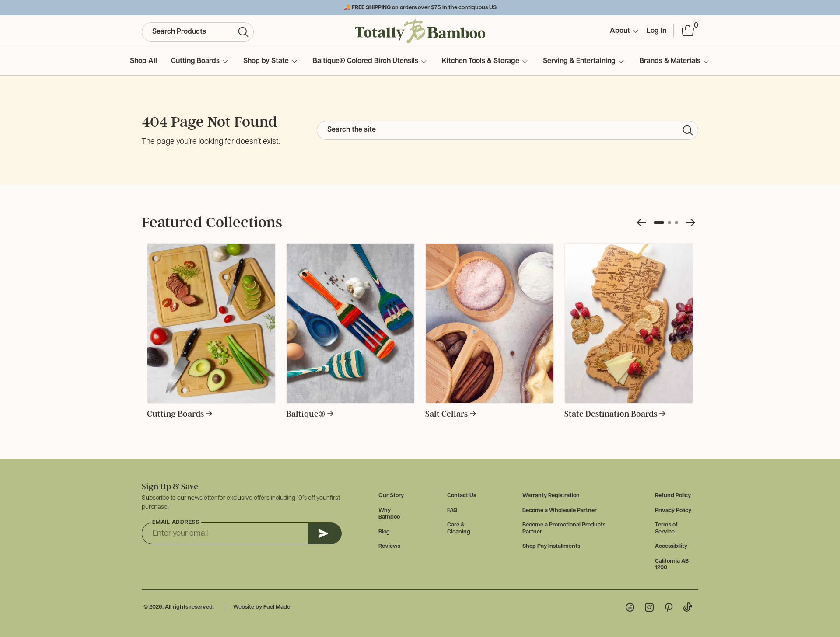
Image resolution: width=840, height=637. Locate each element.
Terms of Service (666, 528)
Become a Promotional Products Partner (564, 528)
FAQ (452, 510)
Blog (384, 532)
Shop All (143, 61)
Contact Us (461, 495)
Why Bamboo (389, 514)
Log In (656, 31)
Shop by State (266, 61)
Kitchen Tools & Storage (480, 61)
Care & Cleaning (458, 528)
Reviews (389, 546)
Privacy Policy (673, 510)
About (620, 31)
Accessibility (671, 546)
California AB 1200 (672, 564)
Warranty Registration (551, 495)
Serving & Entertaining (579, 61)
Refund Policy (673, 495)
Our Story (391, 495)
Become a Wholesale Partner (559, 510)
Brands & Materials (670, 61)
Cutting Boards (195, 61)
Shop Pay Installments (551, 546)
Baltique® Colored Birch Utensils (365, 61)
